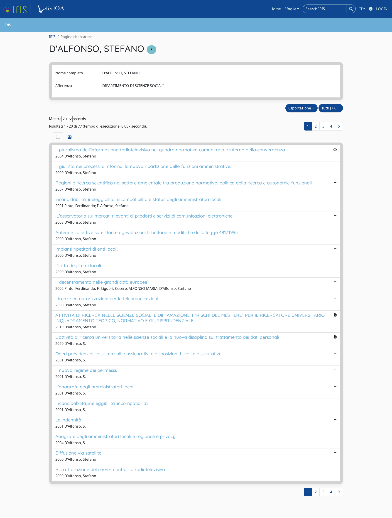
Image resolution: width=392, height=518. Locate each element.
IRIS (52, 36)
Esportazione (300, 108)
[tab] (58, 137)
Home (275, 8)
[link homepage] (16, 8)
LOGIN (381, 8)
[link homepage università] (51, 8)
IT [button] (361, 8)
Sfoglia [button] (290, 8)
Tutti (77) (329, 108)
